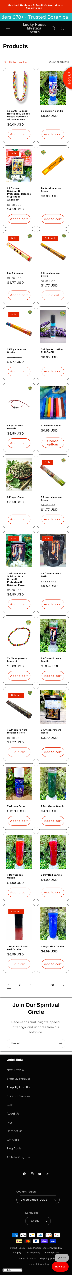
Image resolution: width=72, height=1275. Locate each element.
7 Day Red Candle (51, 875)
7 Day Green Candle (52, 806)
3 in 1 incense (15, 273)
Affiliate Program (18, 1157)
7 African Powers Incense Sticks (17, 731)
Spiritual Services (18, 1096)
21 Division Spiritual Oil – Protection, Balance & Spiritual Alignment (19, 194)
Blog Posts (14, 1148)
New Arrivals (15, 1070)
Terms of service (27, 1258)
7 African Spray (16, 806)
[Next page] (63, 985)
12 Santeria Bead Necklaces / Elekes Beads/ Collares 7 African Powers (18, 115)
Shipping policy (48, 1258)
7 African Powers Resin (51, 731)
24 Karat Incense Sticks (51, 189)
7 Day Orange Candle (15, 876)
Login (10, 1122)
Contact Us (14, 1131)
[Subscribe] (60, 1043)
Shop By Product (18, 1078)
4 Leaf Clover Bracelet (15, 427)
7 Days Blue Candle (52, 946)
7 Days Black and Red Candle (17, 948)
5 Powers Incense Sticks (51, 498)
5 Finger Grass (15, 497)
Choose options (53, 442)
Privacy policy (51, 1253)
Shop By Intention (19, 1087)
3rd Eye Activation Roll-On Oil (52, 350)
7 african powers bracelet (17, 659)
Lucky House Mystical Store (34, 1248)
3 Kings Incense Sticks (50, 274)
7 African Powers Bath (51, 575)
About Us (13, 1113)
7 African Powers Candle (51, 659)
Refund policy (32, 1253)
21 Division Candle (52, 110)
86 (52, 985)
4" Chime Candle (51, 425)
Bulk (10, 1105)
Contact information (38, 1264)
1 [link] (9, 985)
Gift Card (13, 1139)
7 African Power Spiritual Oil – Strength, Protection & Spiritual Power (16, 579)
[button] (8, 28)
